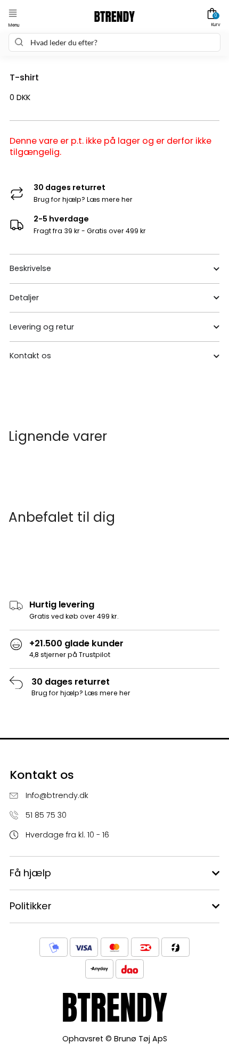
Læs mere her (110, 199)
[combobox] (114, 42)
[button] (13, 13)
